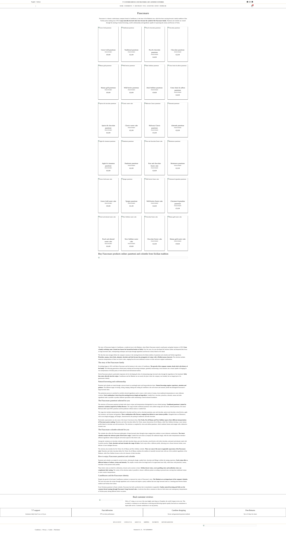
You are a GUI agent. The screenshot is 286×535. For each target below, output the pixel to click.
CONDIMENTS (128, 6)
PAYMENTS (155, 522)
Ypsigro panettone (131, 201)
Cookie (50, 529)
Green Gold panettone (108, 50)
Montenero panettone (178, 163)
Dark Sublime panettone (155, 88)
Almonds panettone (177, 125)
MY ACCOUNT (117, 522)
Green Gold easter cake (108, 201)
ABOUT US (138, 522)
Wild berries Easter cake (155, 201)
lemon (112, 416)
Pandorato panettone (131, 163)
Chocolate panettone (177, 50)
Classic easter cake (131, 125)
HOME (121, 6)
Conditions (38, 529)
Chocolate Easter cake (154, 239)
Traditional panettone (131, 50)
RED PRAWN (138, 6)
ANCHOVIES (150, 6)
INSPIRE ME (163, 6)
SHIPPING (146, 522)
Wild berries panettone (131, 88)
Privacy (45, 529)
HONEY (157, 6)
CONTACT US (128, 522)
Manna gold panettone (108, 88)
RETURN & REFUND (167, 522)
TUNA (144, 6)
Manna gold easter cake (178, 239)
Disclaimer (57, 529)
